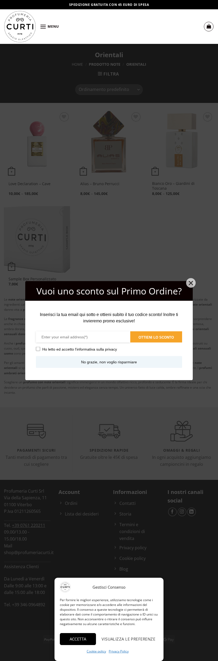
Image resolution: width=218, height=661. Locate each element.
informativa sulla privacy (97, 349)
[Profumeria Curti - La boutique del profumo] (20, 26)
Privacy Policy (119, 651)
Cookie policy (96, 651)
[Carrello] (208, 26)
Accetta (78, 639)
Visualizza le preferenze (128, 639)
